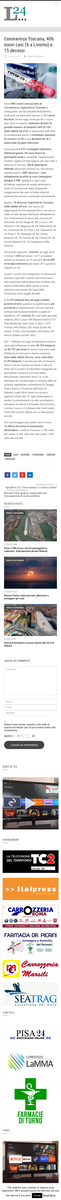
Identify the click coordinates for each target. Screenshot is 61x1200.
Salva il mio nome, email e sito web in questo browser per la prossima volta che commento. (30, 727)
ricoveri (25, 455)
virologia (10, 459)
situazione (38, 455)
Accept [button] (37, 1195)
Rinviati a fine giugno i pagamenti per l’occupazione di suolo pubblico (25, 494)
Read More (49, 1195)
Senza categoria (36, 56)
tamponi (51, 455)
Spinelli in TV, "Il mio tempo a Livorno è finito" (31, 487)
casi (16, 455)
